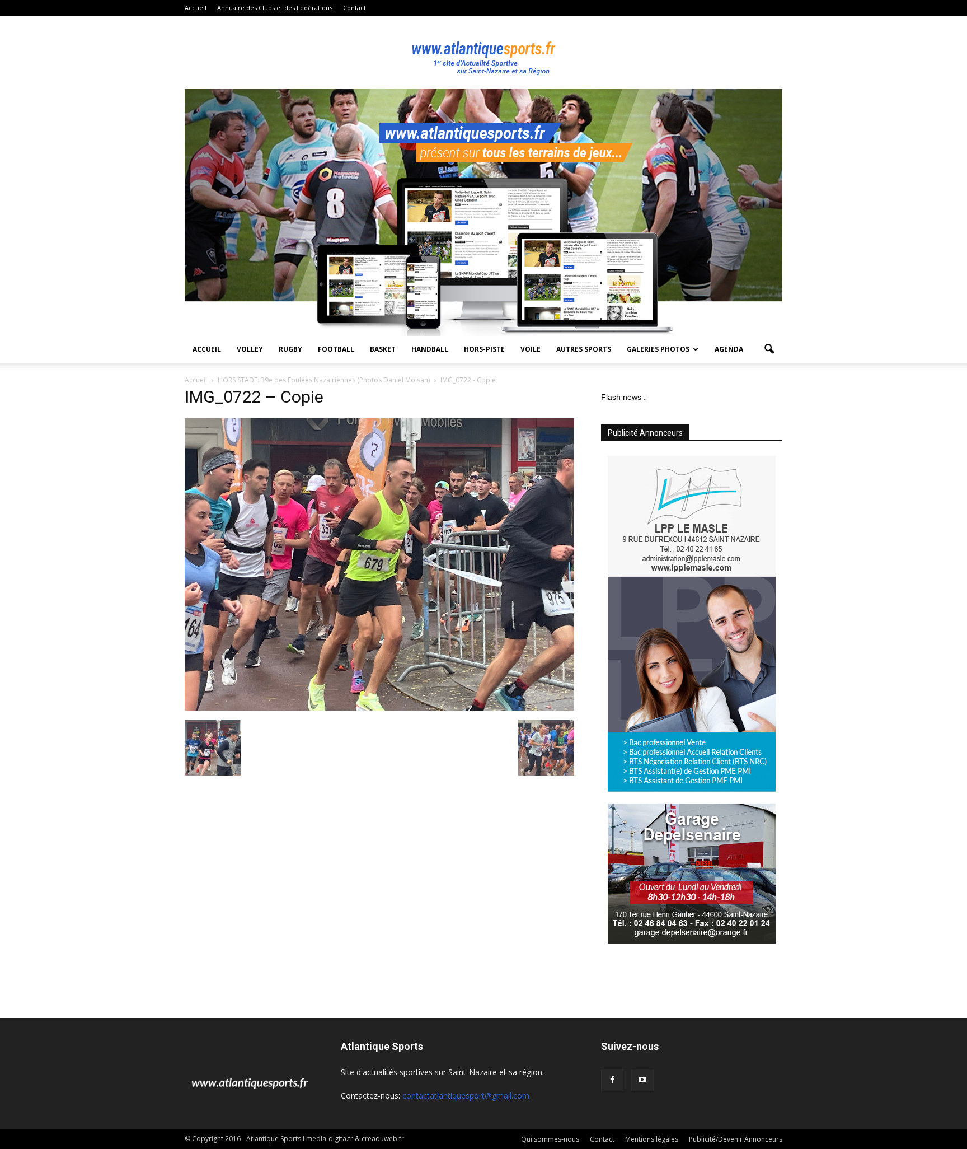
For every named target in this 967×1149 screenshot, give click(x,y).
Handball (429, 349)
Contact (354, 7)
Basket (383, 349)
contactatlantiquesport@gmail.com (465, 1095)
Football (336, 349)
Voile (530, 349)
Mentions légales (651, 1139)
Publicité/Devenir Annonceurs (735, 1139)
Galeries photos (658, 349)
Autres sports (583, 349)
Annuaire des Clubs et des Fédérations (274, 7)
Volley (250, 349)
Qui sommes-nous (550, 1139)
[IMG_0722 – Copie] (379, 707)
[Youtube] (642, 1080)
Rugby (290, 349)
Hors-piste (484, 349)
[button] (768, 349)
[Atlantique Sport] (483, 52)
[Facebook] (612, 1080)
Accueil (195, 7)
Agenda (729, 349)
